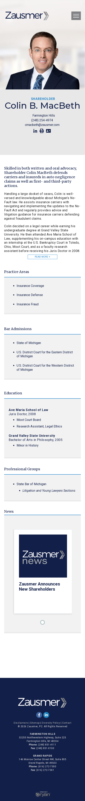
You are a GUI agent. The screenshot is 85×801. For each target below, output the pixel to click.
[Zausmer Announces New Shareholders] (43, 558)
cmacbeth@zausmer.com (42, 125)
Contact (67, 722)
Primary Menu (76, 15)
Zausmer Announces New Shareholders (39, 587)
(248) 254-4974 (42, 120)
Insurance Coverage (30, 286)
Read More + (42, 256)
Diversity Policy (51, 722)
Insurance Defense (30, 295)
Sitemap (35, 722)
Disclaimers (21, 722)
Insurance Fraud (28, 304)
